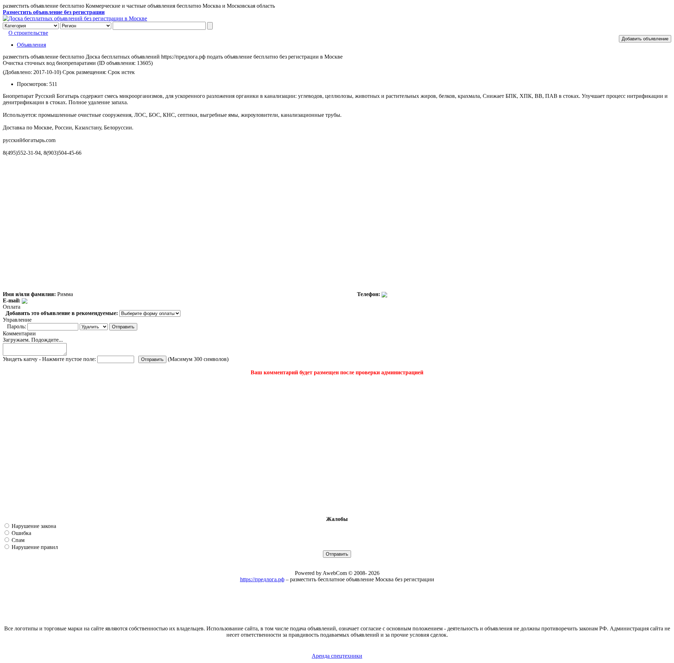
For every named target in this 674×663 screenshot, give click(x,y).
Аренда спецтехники (337, 656)
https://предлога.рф (262, 579)
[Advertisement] (45, 446)
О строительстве (28, 33)
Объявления (31, 45)
